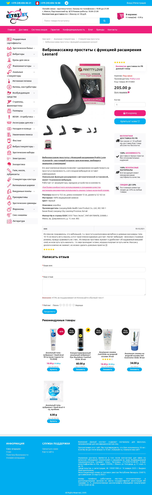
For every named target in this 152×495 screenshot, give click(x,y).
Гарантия (55, 29)
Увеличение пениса (22, 134)
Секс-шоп (46, 39)
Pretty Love (135, 79)
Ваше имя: (48, 266)
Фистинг (16, 140)
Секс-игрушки (13, 449)
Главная (11, 29)
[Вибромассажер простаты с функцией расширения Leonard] (76, 91)
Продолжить (49, 312)
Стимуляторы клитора (24, 179)
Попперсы (17, 111)
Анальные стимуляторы (64, 39)
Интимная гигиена (21, 81)
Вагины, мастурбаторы (24, 87)
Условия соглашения (15, 458)
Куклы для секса (20, 60)
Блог (90, 29)
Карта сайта (48, 452)
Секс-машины (19, 215)
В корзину (131, 113)
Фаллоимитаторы (21, 66)
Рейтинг (47, 305)
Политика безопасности (17, 455)
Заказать (80, 369)
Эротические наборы (23, 152)
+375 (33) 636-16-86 (50, 3)
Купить (53, 369)
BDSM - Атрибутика (22, 117)
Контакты (112, 29)
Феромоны (18, 209)
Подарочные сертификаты (16, 41)
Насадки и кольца (21, 128)
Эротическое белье (22, 48)
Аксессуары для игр (22, 122)
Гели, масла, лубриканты (16, 172)
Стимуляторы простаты (88, 39)
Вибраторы (18, 54)
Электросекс (19, 158)
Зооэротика (18, 164)
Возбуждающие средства (18, 95)
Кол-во (117, 100)
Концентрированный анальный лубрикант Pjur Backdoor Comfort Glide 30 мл (80, 356)
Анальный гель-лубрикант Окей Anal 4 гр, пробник (53, 407)
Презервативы (20, 197)
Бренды (100, 29)
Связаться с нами (50, 449)
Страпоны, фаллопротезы (15, 104)
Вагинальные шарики (23, 185)
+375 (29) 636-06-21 (21, 3)
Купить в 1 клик (129, 121)
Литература (18, 221)
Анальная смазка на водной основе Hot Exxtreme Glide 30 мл (135, 355)
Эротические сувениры (24, 203)
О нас (8, 452)
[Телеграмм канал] (67, 3)
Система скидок (39, 29)
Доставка (23, 29)
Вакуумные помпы (21, 191)
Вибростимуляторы (22, 146)
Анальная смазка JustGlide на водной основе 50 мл (107, 354)
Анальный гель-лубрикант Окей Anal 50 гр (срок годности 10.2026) (53, 356)
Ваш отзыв (48, 277)
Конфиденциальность (74, 29)
